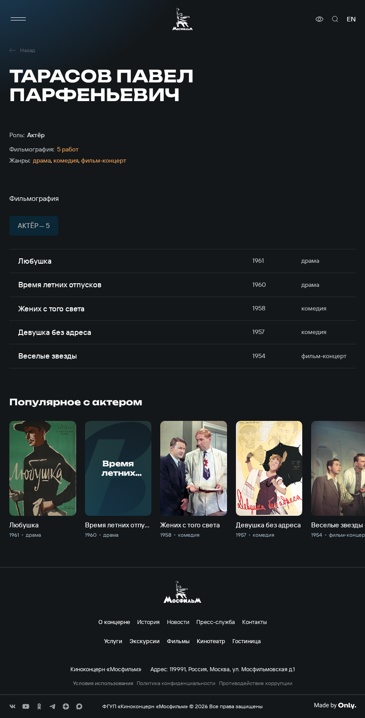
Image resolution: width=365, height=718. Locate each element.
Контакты (254, 621)
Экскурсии (145, 641)
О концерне (114, 621)
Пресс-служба (215, 621)
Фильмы (178, 641)
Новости (178, 621)
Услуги (113, 641)
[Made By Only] (335, 705)
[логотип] (182, 19)
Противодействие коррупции (255, 683)
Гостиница (246, 641)
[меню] (18, 19)
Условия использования (103, 683)
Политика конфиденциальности (176, 683)
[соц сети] (12, 706)
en (351, 19)
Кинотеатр (211, 641)
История (148, 621)
